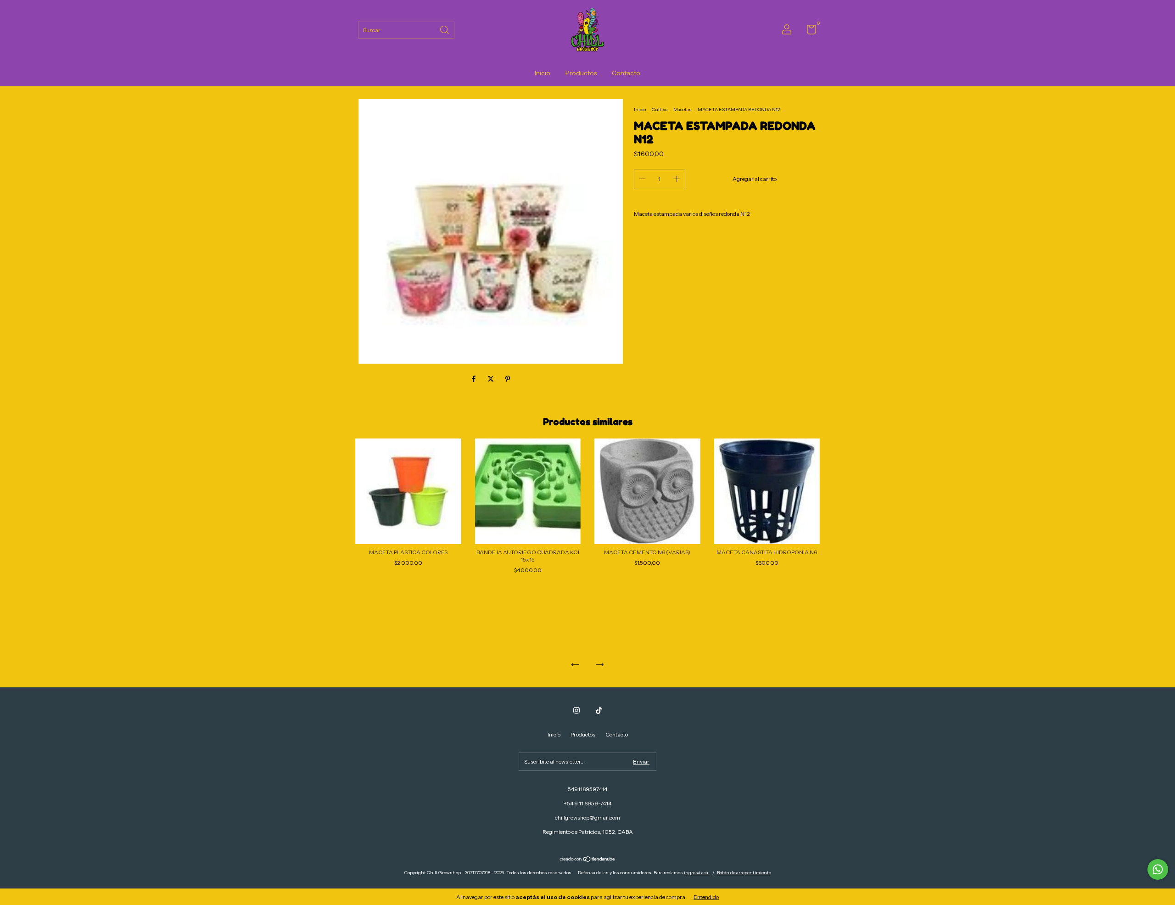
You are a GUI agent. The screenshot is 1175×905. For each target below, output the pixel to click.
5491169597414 (587, 789)
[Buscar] (445, 29)
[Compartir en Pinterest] (507, 379)
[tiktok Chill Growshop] (599, 710)
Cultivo (659, 109)
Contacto (626, 73)
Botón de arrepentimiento (744, 873)
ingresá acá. (697, 873)
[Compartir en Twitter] (491, 379)
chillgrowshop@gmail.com (587, 817)
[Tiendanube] (587, 860)
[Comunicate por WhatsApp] (1157, 869)
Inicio (542, 73)
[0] (808, 31)
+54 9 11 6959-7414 (587, 803)
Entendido (706, 897)
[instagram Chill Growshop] (576, 710)
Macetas (683, 109)
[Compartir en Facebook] (474, 379)
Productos (581, 73)
